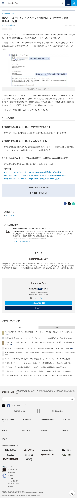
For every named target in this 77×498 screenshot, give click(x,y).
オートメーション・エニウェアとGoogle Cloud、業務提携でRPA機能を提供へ (32, 178)
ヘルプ (10, 467)
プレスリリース (10, 215)
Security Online (8, 419)
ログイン (39, 308)
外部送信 (10, 486)
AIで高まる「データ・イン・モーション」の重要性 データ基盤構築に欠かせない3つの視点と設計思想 (37, 363)
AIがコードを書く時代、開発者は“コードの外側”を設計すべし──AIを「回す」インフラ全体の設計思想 (37, 359)
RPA (10, 29)
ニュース (64, 419)
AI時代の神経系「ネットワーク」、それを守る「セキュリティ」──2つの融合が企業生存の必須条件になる (38, 338)
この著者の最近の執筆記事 (21, 241)
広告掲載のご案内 (57, 411)
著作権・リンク (12, 469)
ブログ (4, 439)
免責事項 (10, 475)
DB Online (25, 419)
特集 (43, 430)
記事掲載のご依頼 (19, 411)
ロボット (5, 29)
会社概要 (10, 478)
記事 (3, 430)
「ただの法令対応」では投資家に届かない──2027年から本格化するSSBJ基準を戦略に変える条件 (36, 367)
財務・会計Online (48, 419)
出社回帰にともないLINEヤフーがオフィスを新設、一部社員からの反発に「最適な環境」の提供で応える (38, 371)
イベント (25, 430)
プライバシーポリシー (14, 484)
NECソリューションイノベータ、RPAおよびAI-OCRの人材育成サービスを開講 (32, 172)
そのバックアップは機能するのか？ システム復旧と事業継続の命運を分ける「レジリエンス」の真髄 (37, 348)
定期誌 (63, 430)
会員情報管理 (12, 472)
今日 (20, 327)
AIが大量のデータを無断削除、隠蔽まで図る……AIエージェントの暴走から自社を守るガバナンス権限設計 (38, 332)
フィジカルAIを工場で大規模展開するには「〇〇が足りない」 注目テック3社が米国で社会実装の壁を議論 (38, 375)
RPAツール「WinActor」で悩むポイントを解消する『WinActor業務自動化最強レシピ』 (36, 175)
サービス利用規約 (13, 481)
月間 (57, 327)
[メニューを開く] (3, 3)
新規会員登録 (39, 303)
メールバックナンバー (40, 298)
